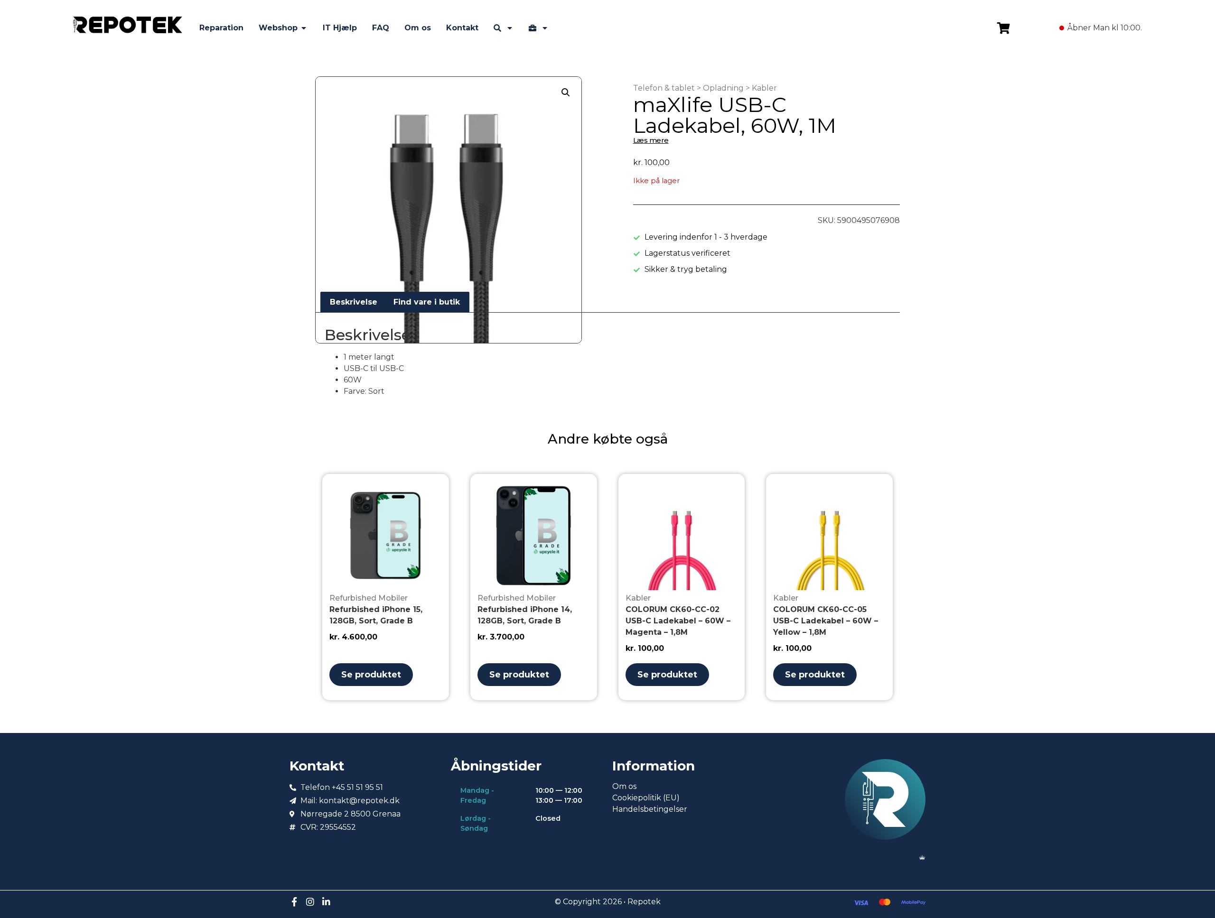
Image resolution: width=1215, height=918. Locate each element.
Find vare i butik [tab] (426, 301)
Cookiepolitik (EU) (646, 797)
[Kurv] (1003, 28)
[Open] (510, 28)
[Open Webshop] (304, 28)
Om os (624, 786)
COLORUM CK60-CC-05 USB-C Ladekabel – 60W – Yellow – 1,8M (825, 621)
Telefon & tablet (664, 88)
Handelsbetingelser (649, 809)
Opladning (723, 88)
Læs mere (651, 140)
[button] (565, 92)
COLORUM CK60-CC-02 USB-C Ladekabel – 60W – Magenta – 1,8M (678, 621)
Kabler (764, 88)
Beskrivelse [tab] (353, 301)
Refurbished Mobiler (368, 598)
